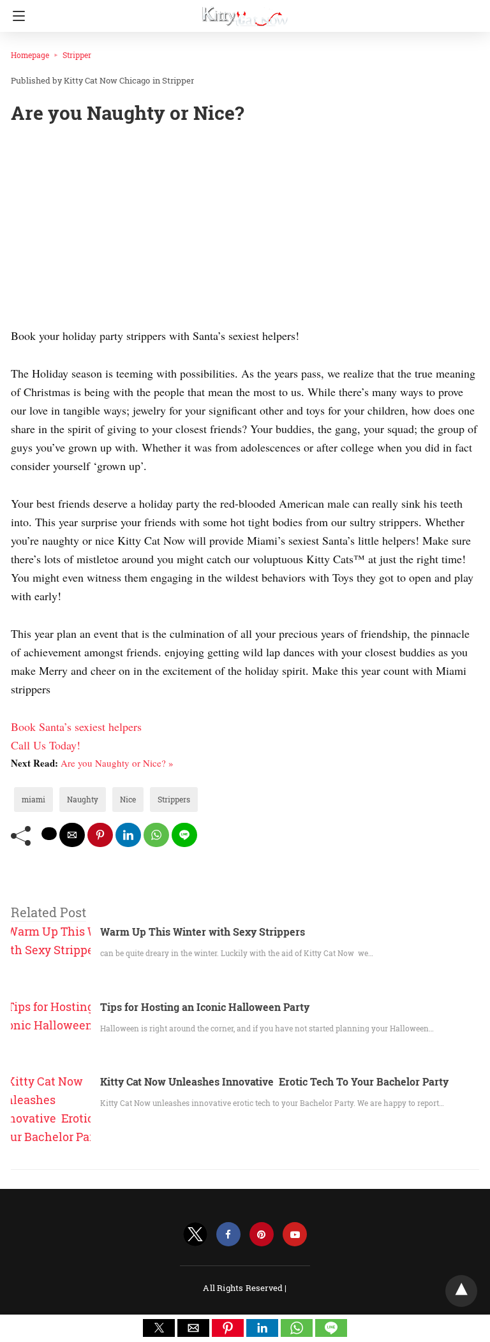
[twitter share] (49, 833)
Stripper (77, 55)
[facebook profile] (228, 1234)
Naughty (82, 799)
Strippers (174, 799)
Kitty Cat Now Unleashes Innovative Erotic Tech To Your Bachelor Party (274, 1081)
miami (33, 799)
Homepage (30, 55)
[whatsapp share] (156, 835)
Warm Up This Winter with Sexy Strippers (202, 931)
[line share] (184, 835)
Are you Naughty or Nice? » (117, 762)
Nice (128, 799)
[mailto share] (72, 835)
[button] (159, 1328)
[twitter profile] (195, 1234)
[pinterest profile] (261, 1234)
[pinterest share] (100, 835)
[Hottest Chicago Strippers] (245, 11)
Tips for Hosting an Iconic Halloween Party (204, 1007)
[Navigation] (15, 16)
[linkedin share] (128, 835)
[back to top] (461, 1291)
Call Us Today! (45, 745)
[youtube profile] (295, 1234)
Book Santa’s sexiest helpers (76, 726)
